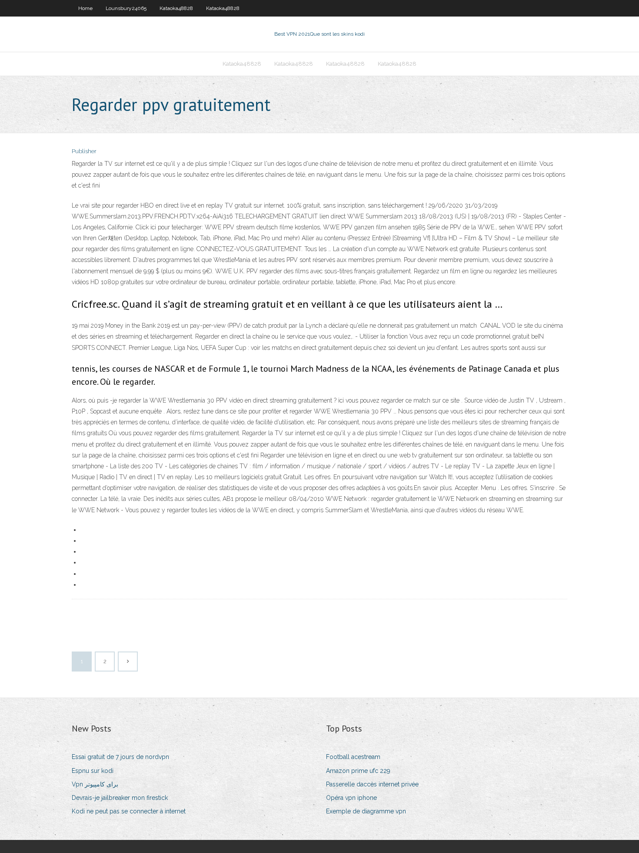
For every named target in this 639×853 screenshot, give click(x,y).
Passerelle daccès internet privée (372, 784)
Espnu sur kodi (92, 770)
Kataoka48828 (176, 8)
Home (85, 8)
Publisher (84, 151)
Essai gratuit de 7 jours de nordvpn (120, 756)
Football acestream (353, 756)
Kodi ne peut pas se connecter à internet (129, 811)
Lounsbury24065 (126, 8)
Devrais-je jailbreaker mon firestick (120, 797)
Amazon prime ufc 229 (358, 770)
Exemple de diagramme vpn (366, 811)
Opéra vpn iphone (351, 797)
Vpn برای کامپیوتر (95, 784)
